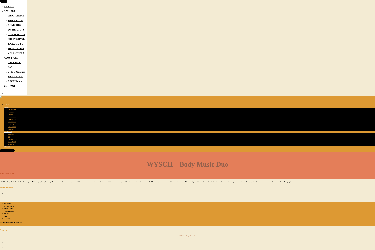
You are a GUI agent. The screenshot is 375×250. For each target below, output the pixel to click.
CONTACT (9, 86)
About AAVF (14, 62)
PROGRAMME (16, 15)
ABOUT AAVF (11, 58)
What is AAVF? (15, 76)
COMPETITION (16, 34)
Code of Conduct (16, 72)
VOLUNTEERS (16, 53)
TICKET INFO (15, 43)
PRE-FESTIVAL (16, 39)
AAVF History (15, 81)
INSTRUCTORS (16, 29)
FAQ (10, 67)
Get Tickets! (7, 150)
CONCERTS (14, 25)
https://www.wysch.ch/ (7, 173)
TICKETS (9, 6)
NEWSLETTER (9, 211)
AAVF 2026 (9, 11)
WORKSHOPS (15, 20)
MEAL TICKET (16, 48)
